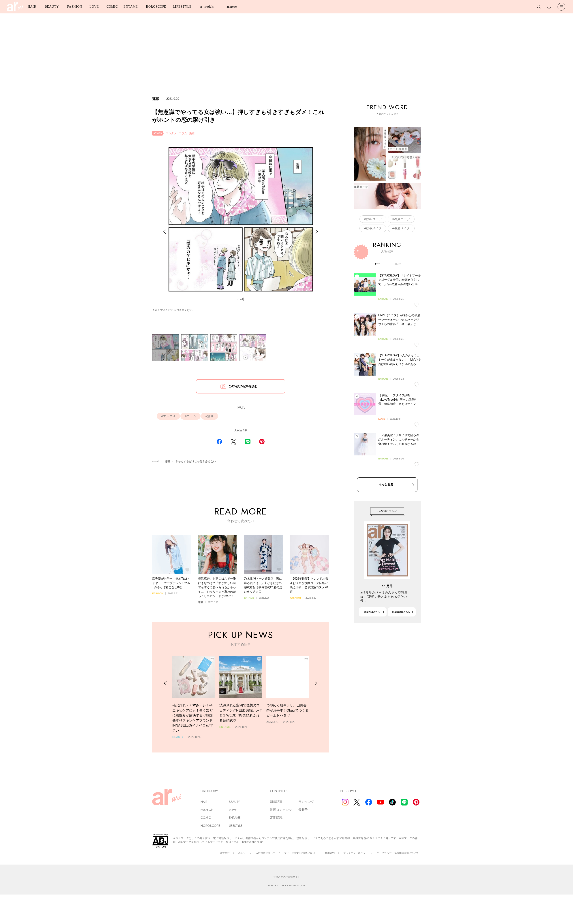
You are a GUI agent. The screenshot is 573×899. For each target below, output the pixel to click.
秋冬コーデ (374, 219)
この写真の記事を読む (242, 386)
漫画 (192, 133)
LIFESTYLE (182, 6)
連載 (167, 461)
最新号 (303, 810)
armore (232, 6)
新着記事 (276, 801)
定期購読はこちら (401, 612)
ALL (377, 264)
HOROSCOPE (156, 6)
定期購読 (276, 817)
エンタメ (171, 133)
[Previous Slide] (164, 232)
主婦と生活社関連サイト (286, 877)
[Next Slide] (317, 232)
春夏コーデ (402, 219)
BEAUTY (52, 6)
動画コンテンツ (281, 810)
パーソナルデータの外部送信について (398, 853)
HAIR (32, 6)
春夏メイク (402, 228)
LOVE (94, 6)
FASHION (74, 6)
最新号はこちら (372, 612)
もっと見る (386, 484)
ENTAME (131, 6)
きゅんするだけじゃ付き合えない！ (196, 461)
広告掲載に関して (265, 853)
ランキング (306, 801)
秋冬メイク (374, 228)
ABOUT (242, 853)
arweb (155, 461)
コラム (183, 133)
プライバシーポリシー (355, 853)
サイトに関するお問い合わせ (300, 853)
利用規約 (330, 853)
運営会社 (225, 853)
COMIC (112, 6)
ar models (207, 6)
